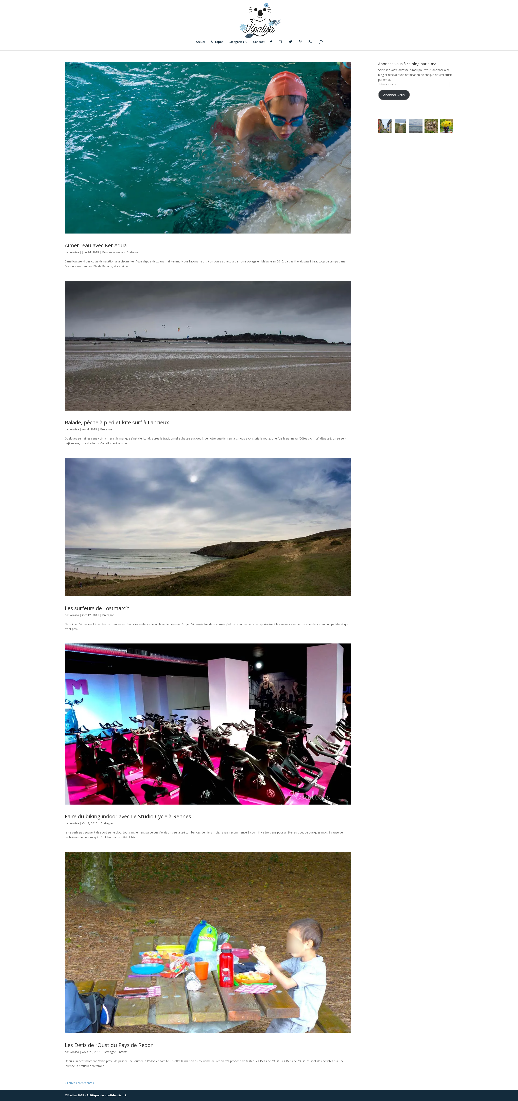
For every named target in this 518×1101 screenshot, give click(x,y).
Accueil (201, 42)
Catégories (236, 42)
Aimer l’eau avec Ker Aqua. (96, 245)
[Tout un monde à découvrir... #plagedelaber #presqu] (431, 126)
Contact (259, 42)
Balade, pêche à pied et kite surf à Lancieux (117, 422)
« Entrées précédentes (79, 1083)
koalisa (74, 252)
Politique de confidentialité (106, 1095)
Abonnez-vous (394, 95)
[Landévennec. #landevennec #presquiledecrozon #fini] (385, 126)
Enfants (122, 1052)
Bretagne (132, 252)
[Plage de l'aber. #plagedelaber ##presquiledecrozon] (415, 126)
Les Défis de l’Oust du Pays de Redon (109, 1045)
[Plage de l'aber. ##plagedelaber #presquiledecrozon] (400, 126)
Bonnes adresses (113, 252)
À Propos (217, 42)
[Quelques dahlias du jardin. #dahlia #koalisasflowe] (446, 126)
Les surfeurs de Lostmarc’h (97, 608)
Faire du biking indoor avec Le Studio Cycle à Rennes (128, 816)
